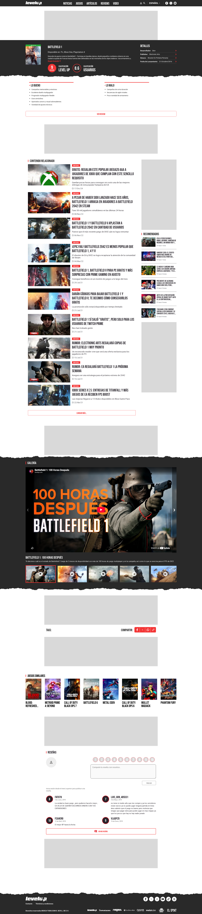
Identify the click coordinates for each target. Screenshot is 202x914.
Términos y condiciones (44, 904)
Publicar (149, 783)
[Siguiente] (174, 510)
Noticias (76, 165)
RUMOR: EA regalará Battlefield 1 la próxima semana (100, 368)
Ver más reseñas (103, 831)
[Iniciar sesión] (141, 3)
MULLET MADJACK (145, 704)
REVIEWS (105, 3)
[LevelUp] (92, 910)
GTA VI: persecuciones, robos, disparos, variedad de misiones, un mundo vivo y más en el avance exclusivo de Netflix (166, 242)
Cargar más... (82, 413)
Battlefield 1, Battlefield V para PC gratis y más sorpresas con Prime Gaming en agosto (102, 272)
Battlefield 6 (90, 702)
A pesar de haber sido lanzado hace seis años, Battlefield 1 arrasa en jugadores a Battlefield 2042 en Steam (102, 201)
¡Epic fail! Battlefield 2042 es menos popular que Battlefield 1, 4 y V (102, 248)
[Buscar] (144, 3)
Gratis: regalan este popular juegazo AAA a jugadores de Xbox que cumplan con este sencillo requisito (103, 174)
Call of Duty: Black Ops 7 (71, 704)
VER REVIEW (101, 114)
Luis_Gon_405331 (119, 797)
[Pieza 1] (40, 574)
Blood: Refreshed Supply (31, 705)
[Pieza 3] (103, 574)
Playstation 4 (79, 52)
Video (116, 3)
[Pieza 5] (165, 574)
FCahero (59, 818)
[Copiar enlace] (153, 629)
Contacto (29, 904)
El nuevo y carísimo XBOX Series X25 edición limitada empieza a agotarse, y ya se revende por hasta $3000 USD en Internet (166, 271)
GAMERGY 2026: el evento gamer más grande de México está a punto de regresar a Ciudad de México (166, 256)
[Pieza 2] (72, 574)
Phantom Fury (168, 702)
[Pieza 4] (134, 574)
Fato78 (58, 797)
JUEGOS (79, 3)
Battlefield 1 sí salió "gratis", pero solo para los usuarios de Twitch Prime (103, 321)
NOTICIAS (67, 3)
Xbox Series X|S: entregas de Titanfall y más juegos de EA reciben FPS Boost (100, 392)
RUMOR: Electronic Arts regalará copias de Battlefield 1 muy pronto (99, 345)
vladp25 (115, 818)
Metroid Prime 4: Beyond (52, 704)
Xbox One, (68, 52)
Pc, (62, 52)
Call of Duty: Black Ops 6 (129, 704)
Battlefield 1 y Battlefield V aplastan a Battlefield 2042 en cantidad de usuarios (98, 225)
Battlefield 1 (55, 47)
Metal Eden (109, 702)
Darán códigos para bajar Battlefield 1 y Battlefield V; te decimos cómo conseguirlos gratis (100, 298)
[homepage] (34, 3)
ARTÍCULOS (92, 3)
